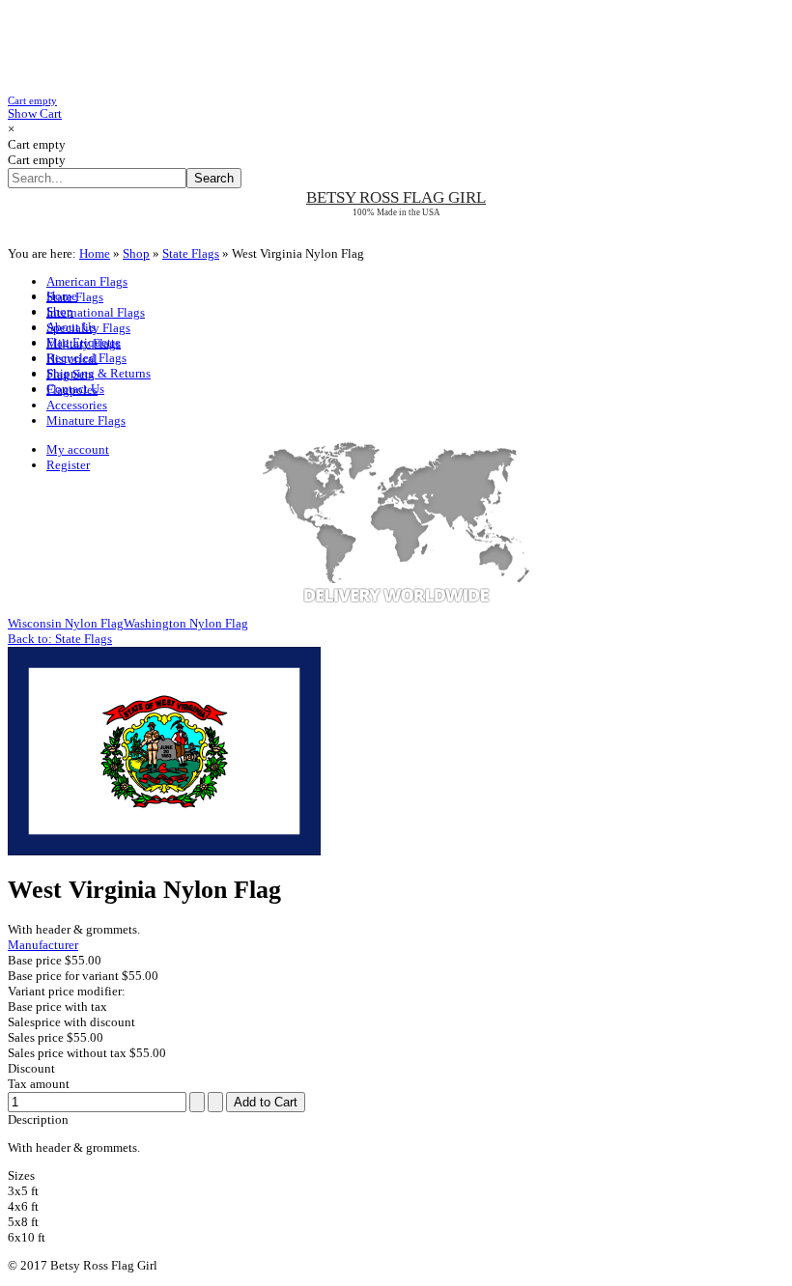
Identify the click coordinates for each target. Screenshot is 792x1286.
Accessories (76, 405)
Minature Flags (86, 420)
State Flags (190, 253)
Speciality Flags (88, 328)
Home (94, 253)
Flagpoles (72, 389)
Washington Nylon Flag (186, 623)
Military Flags (83, 343)
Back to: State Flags (60, 638)
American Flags (86, 281)
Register (68, 465)
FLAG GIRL (396, 197)
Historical (72, 358)
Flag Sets (70, 374)
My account (77, 449)
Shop (136, 253)
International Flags (95, 312)
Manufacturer (43, 944)
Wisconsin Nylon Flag (66, 623)
